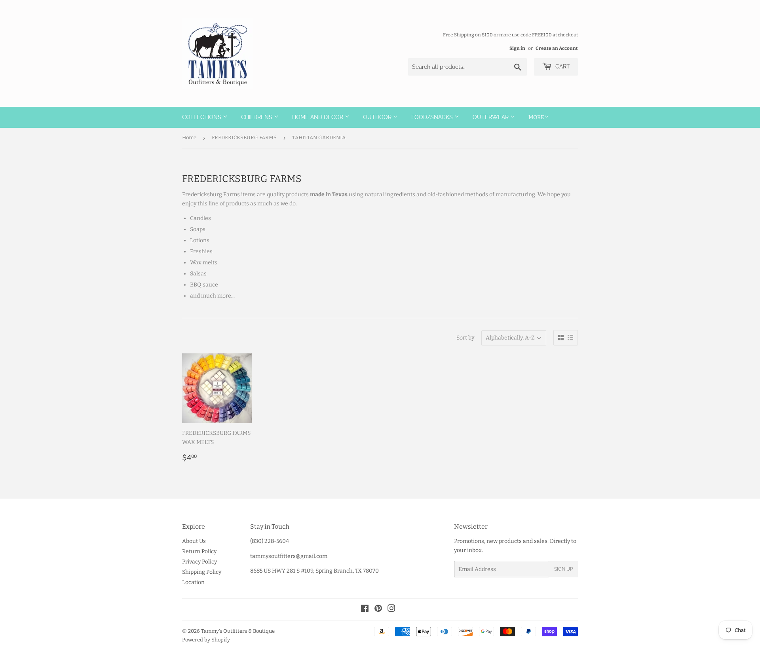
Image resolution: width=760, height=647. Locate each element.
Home (189, 137)
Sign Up (563, 569)
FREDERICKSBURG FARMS (244, 137)
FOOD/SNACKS (432, 117)
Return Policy (199, 551)
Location (193, 582)
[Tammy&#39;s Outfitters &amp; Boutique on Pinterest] (378, 609)
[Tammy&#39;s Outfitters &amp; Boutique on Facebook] (365, 609)
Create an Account (557, 48)
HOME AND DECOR (318, 117)
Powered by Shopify (206, 640)
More (536, 117)
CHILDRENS (257, 117)
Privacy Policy (199, 561)
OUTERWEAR (491, 117)
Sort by (465, 337)
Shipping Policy (201, 572)
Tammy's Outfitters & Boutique (238, 631)
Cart (562, 66)
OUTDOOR (378, 117)
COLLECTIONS (202, 117)
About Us (194, 541)
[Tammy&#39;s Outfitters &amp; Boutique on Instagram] (391, 609)
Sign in (517, 48)
